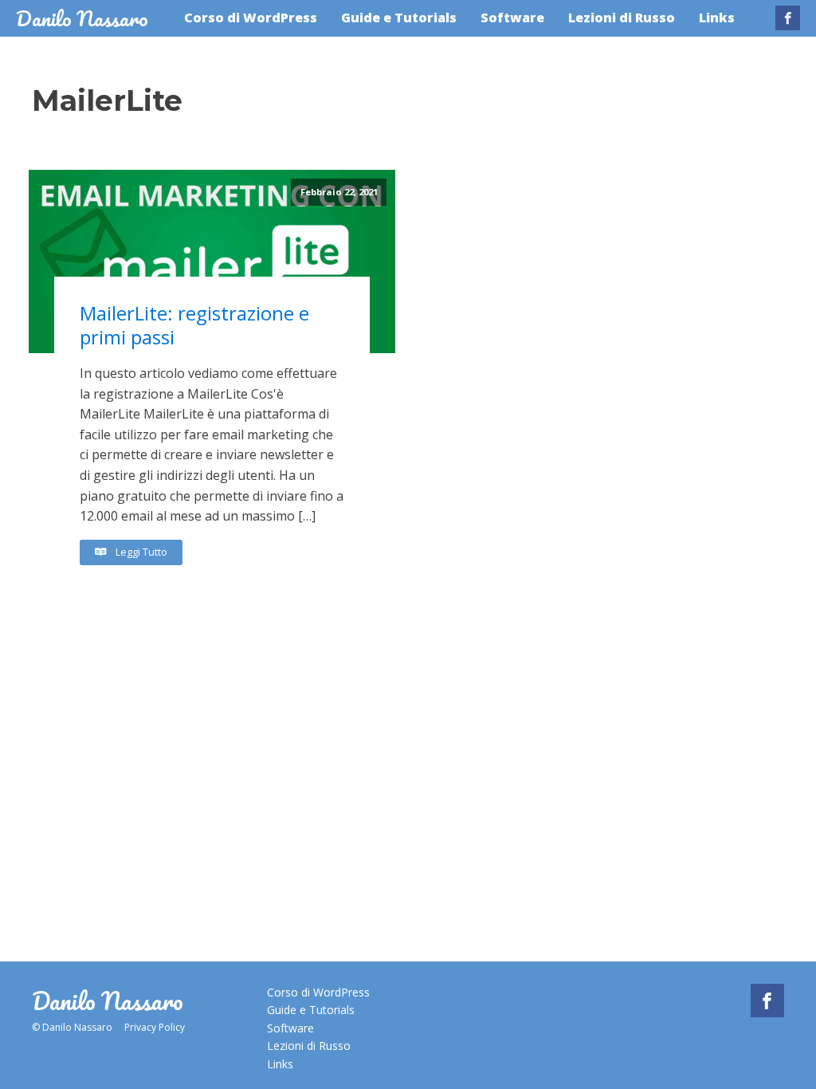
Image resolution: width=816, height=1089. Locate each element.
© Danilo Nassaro (72, 1027)
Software (512, 17)
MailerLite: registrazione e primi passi (194, 325)
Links (717, 17)
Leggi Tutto (140, 552)
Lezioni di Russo (621, 17)
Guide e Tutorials (399, 17)
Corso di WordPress (250, 17)
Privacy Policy (154, 1027)
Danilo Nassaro (82, 18)
